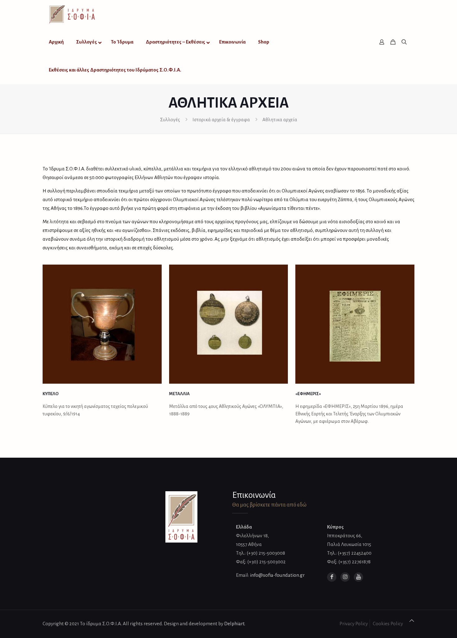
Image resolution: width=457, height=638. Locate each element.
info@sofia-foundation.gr (277, 575)
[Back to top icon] (411, 621)
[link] (102, 324)
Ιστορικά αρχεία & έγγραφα (221, 119)
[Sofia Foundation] (72, 14)
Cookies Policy (388, 623)
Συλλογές (170, 119)
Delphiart (234, 623)
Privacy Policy (353, 623)
